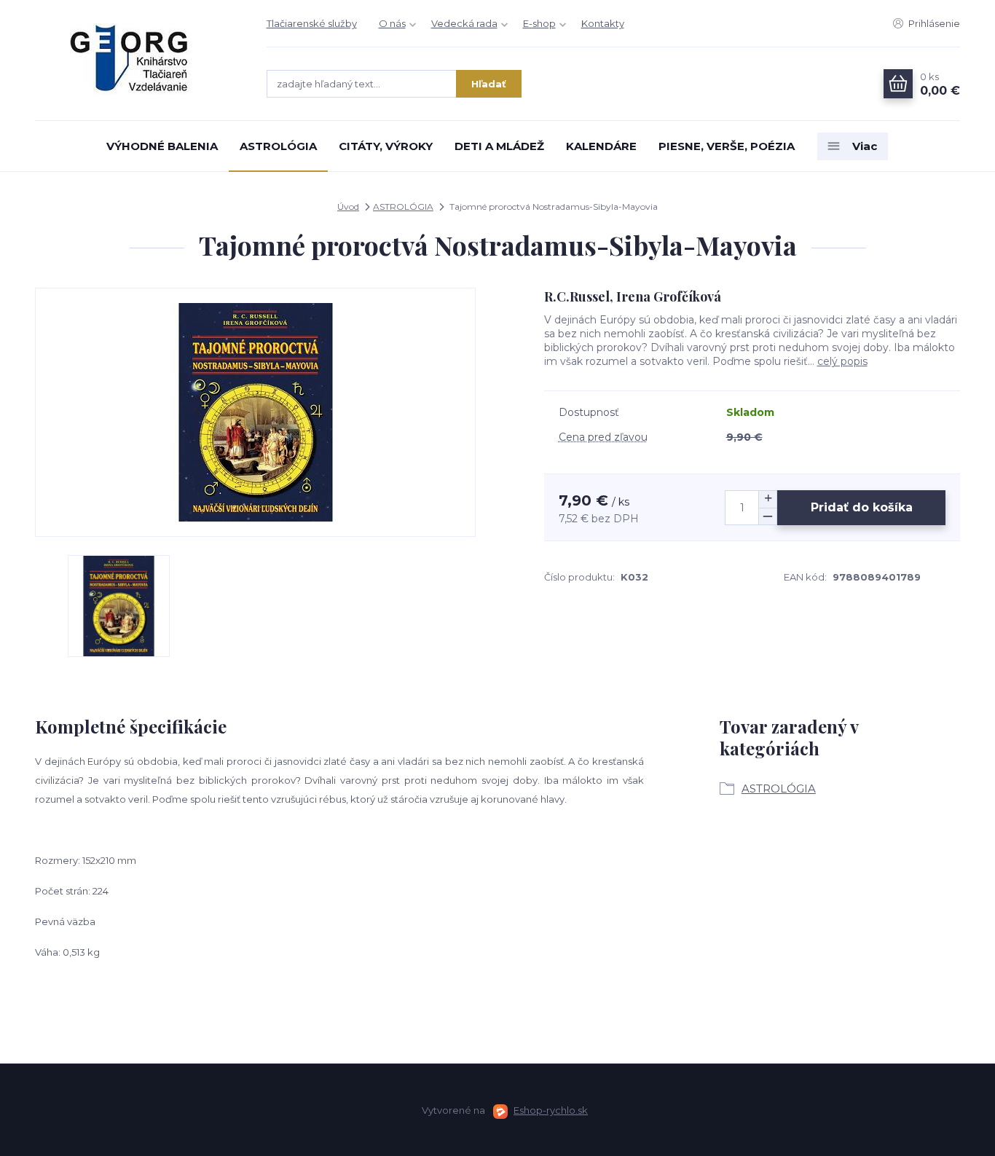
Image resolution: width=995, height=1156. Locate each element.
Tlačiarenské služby (312, 23)
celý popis (842, 361)
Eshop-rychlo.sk (551, 1110)
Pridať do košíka (862, 507)
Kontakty (602, 23)
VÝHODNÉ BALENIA (162, 146)
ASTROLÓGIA (278, 146)
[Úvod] (136, 60)
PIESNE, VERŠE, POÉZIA (726, 146)
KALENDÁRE (601, 146)
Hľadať (488, 84)
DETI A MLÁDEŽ (499, 146)
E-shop (539, 23)
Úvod (348, 206)
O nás (392, 23)
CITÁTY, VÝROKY (386, 146)
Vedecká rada (464, 23)
